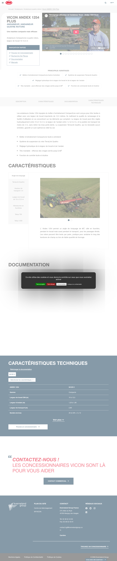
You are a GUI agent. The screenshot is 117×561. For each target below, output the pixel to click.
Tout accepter (40, 284)
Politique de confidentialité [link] (74, 284)
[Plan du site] (2, 2)
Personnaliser (61, 284)
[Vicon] (8, 3)
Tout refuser (51, 284)
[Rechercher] (104, 10)
